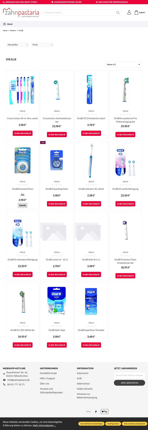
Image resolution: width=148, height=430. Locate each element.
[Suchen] (118, 12)
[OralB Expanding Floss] (56, 160)
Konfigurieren (113, 424)
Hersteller (13, 44)
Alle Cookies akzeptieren (134, 424)
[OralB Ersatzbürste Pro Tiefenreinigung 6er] (125, 90)
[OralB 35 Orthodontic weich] (91, 90)
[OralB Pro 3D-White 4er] (22, 301)
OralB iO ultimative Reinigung (22, 259)
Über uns (44, 383)
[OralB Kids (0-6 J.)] (91, 231)
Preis (35, 44)
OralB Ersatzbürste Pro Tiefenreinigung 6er (125, 120)
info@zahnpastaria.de (18, 380)
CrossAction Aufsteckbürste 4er (57, 120)
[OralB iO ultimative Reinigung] (22, 231)
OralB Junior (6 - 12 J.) (57, 259)
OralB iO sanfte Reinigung (125, 188)
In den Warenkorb (22, 133)
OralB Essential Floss (22, 188)
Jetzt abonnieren (129, 382)
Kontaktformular (48, 373)
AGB (79, 378)
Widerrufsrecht (84, 389)
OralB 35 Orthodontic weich (91, 118)
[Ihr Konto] (129, 12)
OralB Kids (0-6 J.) (91, 259)
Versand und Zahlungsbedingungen (51, 391)
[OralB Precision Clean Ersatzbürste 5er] (125, 231)
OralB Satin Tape (57, 330)
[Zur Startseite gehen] (21, 12)
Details (22, 205)
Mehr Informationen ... (44, 425)
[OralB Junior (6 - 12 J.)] (56, 231)
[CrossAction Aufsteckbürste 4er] (56, 90)
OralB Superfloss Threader (91, 330)
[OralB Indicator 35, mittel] (91, 160)
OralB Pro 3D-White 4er (22, 330)
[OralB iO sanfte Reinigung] (125, 160)
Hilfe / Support (47, 378)
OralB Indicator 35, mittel (91, 188)
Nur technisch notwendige (91, 424)
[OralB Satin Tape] (56, 301)
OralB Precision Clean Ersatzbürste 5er (125, 261)
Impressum (82, 373)
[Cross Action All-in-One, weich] (22, 90)
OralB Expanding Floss (57, 188)
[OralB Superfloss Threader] (91, 301)
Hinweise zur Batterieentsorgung (87, 396)
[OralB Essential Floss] (22, 160)
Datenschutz (83, 383)
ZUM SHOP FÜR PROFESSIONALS (113, 2)
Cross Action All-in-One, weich (22, 118)
